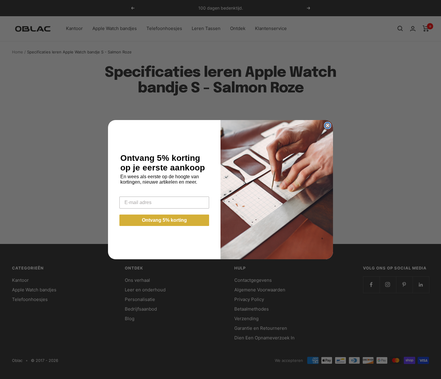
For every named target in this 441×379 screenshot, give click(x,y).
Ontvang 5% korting (164, 220)
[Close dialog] (328, 125)
